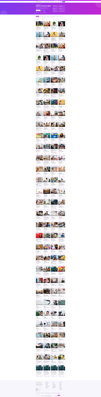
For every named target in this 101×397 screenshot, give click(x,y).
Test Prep (52, 17)
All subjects (37, 16)
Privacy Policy (49, 395)
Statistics (45, 17)
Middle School (47, 383)
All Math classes (60, 389)
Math (40, 16)
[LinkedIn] (41, 386)
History (42, 17)
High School (47, 384)
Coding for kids (60, 388)
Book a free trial (38, 10)
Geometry (60, 383)
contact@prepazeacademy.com (38, 385)
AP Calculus (60, 384)
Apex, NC (37, 388)
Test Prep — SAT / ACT (48, 386)
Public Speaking (53, 16)
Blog (52, 383)
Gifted (49, 17)
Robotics (57, 16)
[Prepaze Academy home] (39, 1)
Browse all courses (43, 10)
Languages (48, 16)
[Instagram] (37, 386)
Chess (50, 16)
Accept (59, 395)
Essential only (55, 395)
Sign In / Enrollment (54, 386)
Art (40, 17)
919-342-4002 (40, 389)
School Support (37, 17)
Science (45, 16)
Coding (60, 16)
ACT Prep (60, 386)
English (42, 16)
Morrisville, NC (37, 389)
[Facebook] (36, 386)
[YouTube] (40, 386)
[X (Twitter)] (38, 386)
